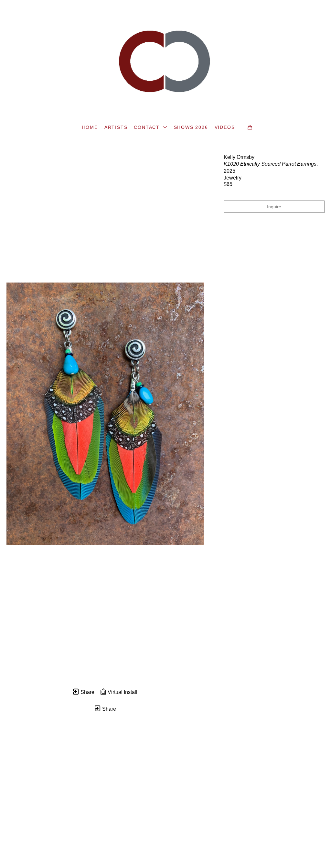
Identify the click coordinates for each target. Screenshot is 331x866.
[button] (150, 127)
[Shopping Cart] (250, 127)
